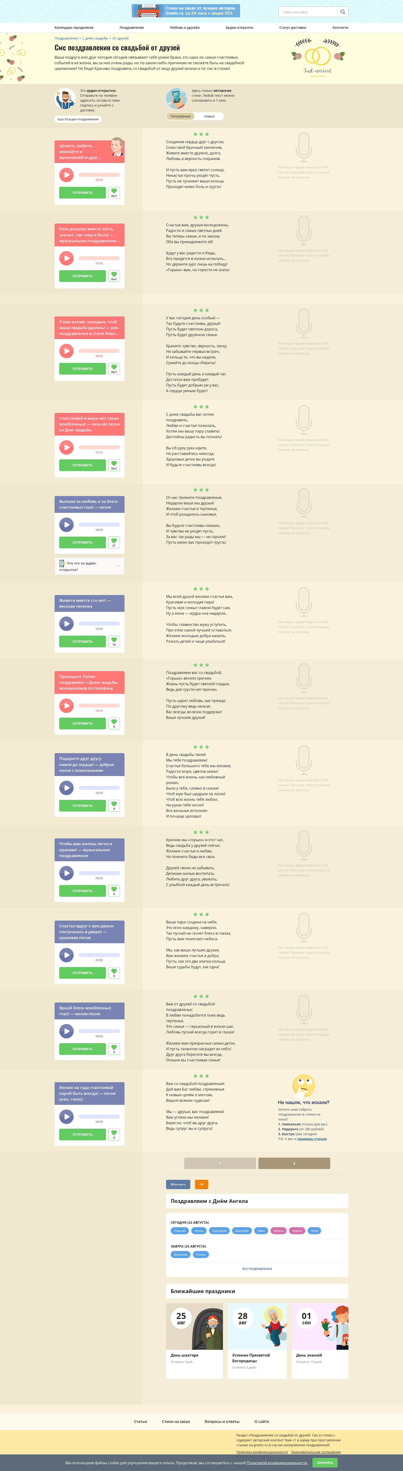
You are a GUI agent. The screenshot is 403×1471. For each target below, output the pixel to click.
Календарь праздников (74, 27)
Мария (297, 1231)
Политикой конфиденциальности (277, 1462)
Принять (325, 1462)
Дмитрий (242, 1231)
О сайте (261, 1421)
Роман (201, 1254)
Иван (261, 1231)
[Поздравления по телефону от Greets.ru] (74, 11)
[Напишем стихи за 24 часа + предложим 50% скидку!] (186, 10)
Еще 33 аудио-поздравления (78, 119)
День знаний (309, 1355)
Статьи (140, 1421)
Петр (314, 1231)
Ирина (278, 1231)
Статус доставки (292, 27)
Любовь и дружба (185, 27)
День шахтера (184, 1355)
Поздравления (132, 27)
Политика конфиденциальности (262, 1452)
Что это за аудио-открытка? (78, 566)
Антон (199, 1231)
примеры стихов (311, 1139)
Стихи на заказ (176, 1421)
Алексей (180, 1231)
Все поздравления (257, 1269)
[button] (66, 175)
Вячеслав (180, 1254)
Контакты (340, 27)
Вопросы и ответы (222, 1421)
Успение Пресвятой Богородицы (251, 1358)
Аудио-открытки (239, 27)
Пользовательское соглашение (316, 1452)
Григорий (219, 1231)
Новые (209, 116)
